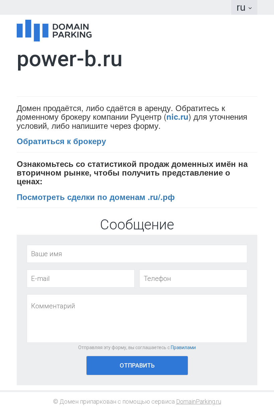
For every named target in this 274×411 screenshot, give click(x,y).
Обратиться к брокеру (61, 140)
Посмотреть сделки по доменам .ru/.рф (96, 196)
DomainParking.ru (198, 401)
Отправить (137, 365)
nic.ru (177, 116)
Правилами (183, 347)
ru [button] (242, 7)
